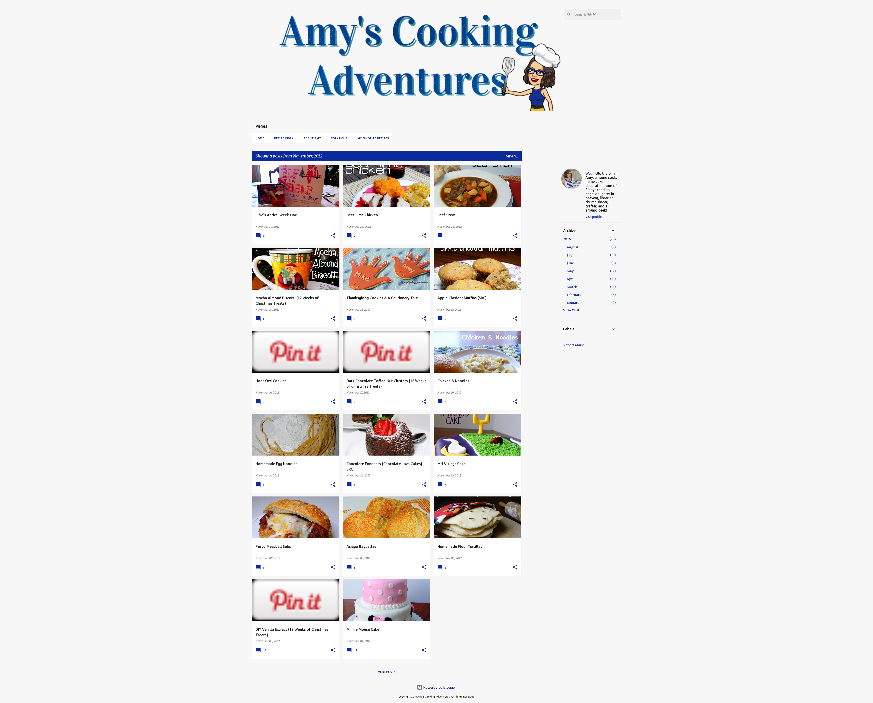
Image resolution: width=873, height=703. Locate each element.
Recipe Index (284, 138)
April (570, 279)
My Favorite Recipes (373, 138)
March (572, 287)
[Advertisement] (539, 233)
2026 (567, 239)
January (573, 303)
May (570, 271)
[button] (333, 236)
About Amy (312, 138)
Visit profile (593, 217)
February (574, 295)
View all (512, 156)
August (572, 247)
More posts (387, 672)
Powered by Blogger (439, 687)
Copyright (339, 138)
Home (260, 138)
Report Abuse (574, 345)
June (570, 263)
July (569, 255)
